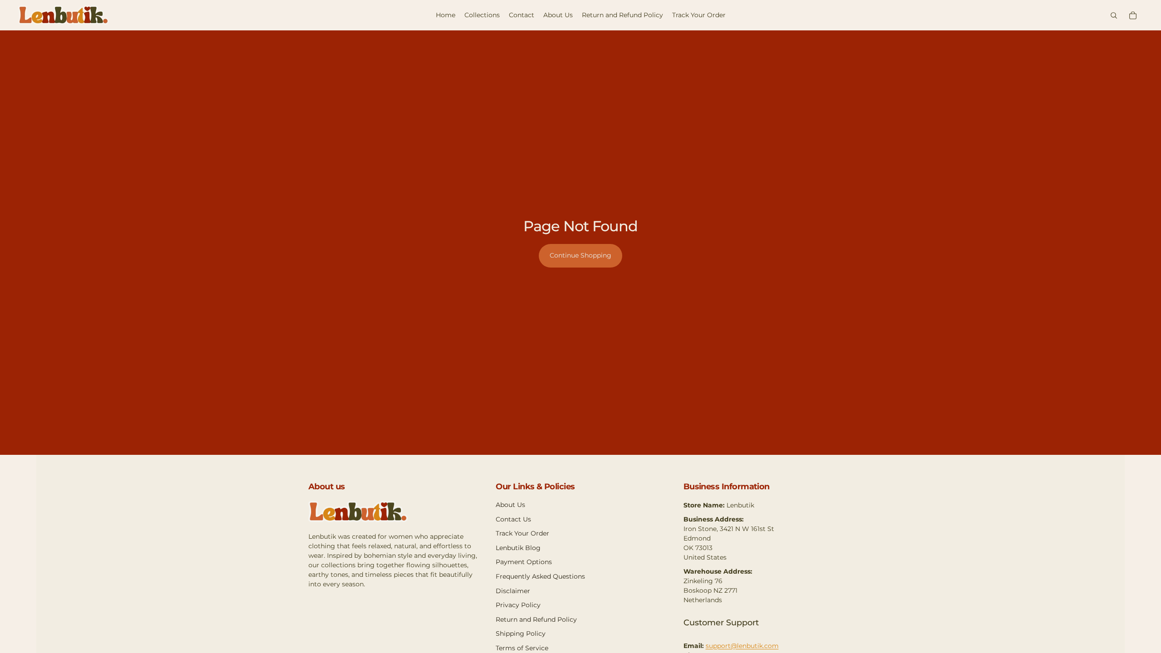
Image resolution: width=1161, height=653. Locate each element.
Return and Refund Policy (536, 619)
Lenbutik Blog (518, 548)
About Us (510, 505)
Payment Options (524, 562)
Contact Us (513, 519)
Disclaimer (513, 591)
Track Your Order (522, 533)
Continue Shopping (580, 255)
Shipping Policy (521, 633)
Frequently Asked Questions (540, 576)
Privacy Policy (518, 605)
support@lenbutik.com (742, 646)
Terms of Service (522, 648)
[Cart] (1133, 15)
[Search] (1114, 15)
